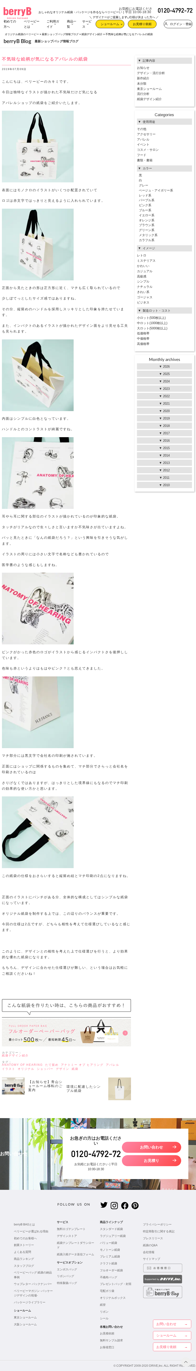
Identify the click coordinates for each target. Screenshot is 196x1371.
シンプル (143, 281)
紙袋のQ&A (150, 1245)
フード (141, 155)
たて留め (52, 1064)
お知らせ (143, 68)
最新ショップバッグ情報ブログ (60, 34)
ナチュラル (144, 286)
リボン (104, 1311)
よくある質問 (22, 1252)
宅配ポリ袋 (107, 1291)
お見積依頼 (107, 1333)
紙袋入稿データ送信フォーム (75, 1254)
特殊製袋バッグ (67, 1283)
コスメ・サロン (148, 150)
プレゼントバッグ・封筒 (115, 1284)
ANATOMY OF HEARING (22, 1064)
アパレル (112, 1064)
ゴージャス (144, 297)
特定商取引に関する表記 (158, 1231)
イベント (143, 144)
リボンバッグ (65, 1276)
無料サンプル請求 (111, 1340)
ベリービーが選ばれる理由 (31, 1231)
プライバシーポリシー (157, 1224)
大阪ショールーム (25, 1324)
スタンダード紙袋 (111, 1229)
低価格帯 (143, 333)
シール (104, 1318)
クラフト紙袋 (108, 1263)
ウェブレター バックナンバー (33, 1284)
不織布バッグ (108, 1277)
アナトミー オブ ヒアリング (82, 1064)
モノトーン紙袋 (110, 1249)
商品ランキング (24, 1259)
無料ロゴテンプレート (71, 1229)
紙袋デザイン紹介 (92, 34)
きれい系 (143, 292)
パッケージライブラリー (29, 1302)
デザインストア (67, 1236)
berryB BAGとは (24, 1224)
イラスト (8, 1069)
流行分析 (143, 94)
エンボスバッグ (67, 1269)
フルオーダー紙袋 (111, 1270)
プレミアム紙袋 (110, 1256)
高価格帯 (143, 344)
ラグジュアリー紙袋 (113, 1236)
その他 (141, 129)
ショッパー (45, 1069)
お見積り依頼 (142, 23)
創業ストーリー (24, 1245)
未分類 (141, 83)
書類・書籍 (144, 160)
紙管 (103, 1304)
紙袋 (75, 1069)
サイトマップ (151, 1259)
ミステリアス (146, 260)
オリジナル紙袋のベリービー (22, 34)
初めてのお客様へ (25, 1238)
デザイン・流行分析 (151, 73)
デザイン (62, 1069)
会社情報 (148, 1252)
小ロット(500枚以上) (151, 318)
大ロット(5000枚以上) (152, 328)
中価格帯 (143, 338)
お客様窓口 (107, 1347)
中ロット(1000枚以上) (152, 323)
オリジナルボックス (113, 1298)
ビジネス (143, 302)
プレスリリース (153, 1238)
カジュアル (144, 271)
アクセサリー (146, 134)
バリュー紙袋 (108, 1243)
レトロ (141, 255)
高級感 (141, 276)
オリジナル (26, 1069)
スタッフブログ (24, 1266)
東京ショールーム (149, 89)
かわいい (143, 266)
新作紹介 (143, 78)
